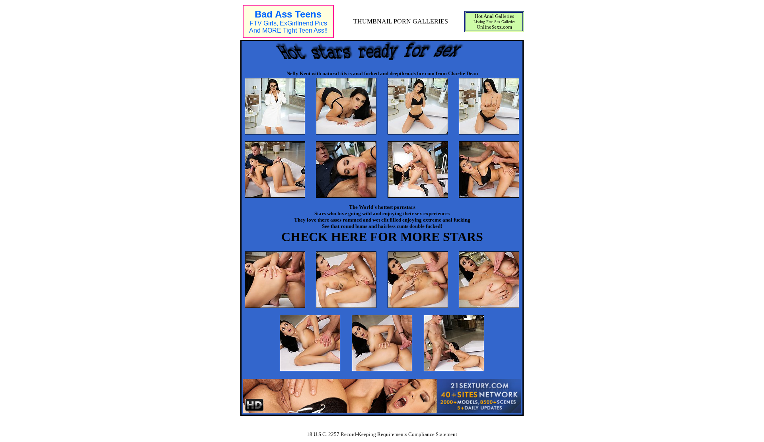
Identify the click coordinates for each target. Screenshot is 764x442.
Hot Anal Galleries (494, 16)
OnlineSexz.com (494, 27)
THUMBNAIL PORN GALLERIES (400, 21)
